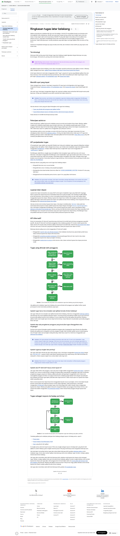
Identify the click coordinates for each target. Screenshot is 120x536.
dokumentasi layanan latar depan (48, 201)
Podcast (22, 521)
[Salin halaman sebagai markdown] (76, 29)
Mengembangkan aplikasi (45, 1)
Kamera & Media (40, 512)
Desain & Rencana (29, 1)
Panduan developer (91, 509)
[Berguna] (86, 24)
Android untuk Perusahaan (26, 509)
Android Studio (109, 1)
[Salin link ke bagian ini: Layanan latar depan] (47, 190)
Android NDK (90, 516)
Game (38, 506)
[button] (8, 22)
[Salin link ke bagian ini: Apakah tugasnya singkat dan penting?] (56, 350)
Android (22, 507)
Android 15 (72, 510)
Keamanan (22, 512)
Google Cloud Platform (60, 526)
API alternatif (40, 385)
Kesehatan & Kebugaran (42, 510)
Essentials (17, 1)
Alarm (34, 444)
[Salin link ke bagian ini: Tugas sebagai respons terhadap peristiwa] (65, 396)
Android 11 (72, 519)
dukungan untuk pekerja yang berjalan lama (40, 209)
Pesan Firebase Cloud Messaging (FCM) (43, 441)
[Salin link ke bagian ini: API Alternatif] (42, 218)
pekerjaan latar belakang (36, 334)
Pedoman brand (32, 532)
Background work (24, 5)
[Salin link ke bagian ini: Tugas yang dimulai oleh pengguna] (59, 248)
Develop (4, 5)
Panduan (12, 9)
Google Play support (107, 510)
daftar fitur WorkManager (36, 160)
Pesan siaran (36, 439)
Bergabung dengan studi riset (109, 512)
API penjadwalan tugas (51, 76)
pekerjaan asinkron (40, 76)
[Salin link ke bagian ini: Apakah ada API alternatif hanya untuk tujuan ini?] (63, 368)
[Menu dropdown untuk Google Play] (64, 1)
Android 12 (72, 517)
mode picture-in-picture (46, 240)
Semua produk (71, 526)
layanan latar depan (51, 63)
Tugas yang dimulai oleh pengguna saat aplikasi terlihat (46, 109)
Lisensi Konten (65, 479)
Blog (21, 518)
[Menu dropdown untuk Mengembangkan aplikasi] (53, 1)
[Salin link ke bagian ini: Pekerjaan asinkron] (46, 120)
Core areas (12, 5)
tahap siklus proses (79, 134)
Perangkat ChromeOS (58, 510)
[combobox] (82, 1)
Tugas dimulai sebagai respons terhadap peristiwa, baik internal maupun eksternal (53, 112)
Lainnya (70, 1)
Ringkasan (4, 9)
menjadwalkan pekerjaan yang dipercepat (44, 183)
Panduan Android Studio (92, 507)
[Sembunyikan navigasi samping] (16, 533)
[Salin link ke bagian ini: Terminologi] (41, 52)
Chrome (44, 526)
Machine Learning (41, 508)
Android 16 (72, 508)
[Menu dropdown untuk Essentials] (21, 1)
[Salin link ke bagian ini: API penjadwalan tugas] (49, 142)
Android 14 (72, 512)
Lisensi (26, 532)
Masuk (116, 1)
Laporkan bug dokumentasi (109, 508)
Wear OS (56, 508)
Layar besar (56, 506)
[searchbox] (9, 13)
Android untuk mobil (58, 512)
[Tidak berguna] (89, 24)
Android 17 (72, 506)
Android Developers (34, 23)
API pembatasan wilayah (54, 388)
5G (37, 517)
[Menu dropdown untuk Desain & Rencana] (35, 1)
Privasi (38, 515)
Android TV (56, 515)
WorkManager (40, 148)
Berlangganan (102, 532)
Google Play (59, 1)
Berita (21, 516)
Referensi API (90, 512)
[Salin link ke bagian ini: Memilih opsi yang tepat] (50, 82)
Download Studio (90, 514)
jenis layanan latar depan (84, 224)
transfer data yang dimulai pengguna (49, 232)
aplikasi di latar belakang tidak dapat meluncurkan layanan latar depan (62, 70)
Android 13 (72, 515)
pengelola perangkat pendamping (48, 236)
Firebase (50, 526)
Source (21, 514)
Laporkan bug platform (108, 506)
